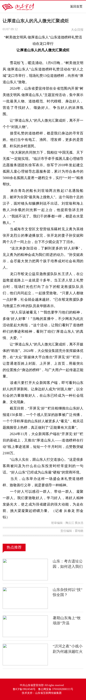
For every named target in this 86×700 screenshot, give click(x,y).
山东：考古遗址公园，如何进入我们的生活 (68, 566)
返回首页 (76, 6)
